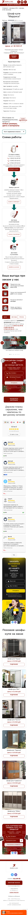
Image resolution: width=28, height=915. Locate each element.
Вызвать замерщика (14, 201)
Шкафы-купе (13, 8)
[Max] (15, 622)
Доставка (14, 317)
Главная (5, 8)
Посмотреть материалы (14, 399)
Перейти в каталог (14, 267)
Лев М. (9, 480)
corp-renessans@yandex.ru (14, 886)
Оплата (21, 317)
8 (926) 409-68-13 (15, 163)
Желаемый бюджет (15, 377)
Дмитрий (10, 461)
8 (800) (14, 879)
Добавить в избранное (14, 896)
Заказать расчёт (14, 57)
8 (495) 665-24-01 (15, 160)
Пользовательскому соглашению (15, 596)
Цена (5, 317)
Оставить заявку (14, 169)
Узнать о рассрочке (14, 234)
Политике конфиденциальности (14, 595)
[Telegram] (12, 622)
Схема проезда (14, 892)
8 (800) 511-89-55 (15, 158)
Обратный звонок (14, 882)
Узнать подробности (23, 119)
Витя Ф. (10, 536)
